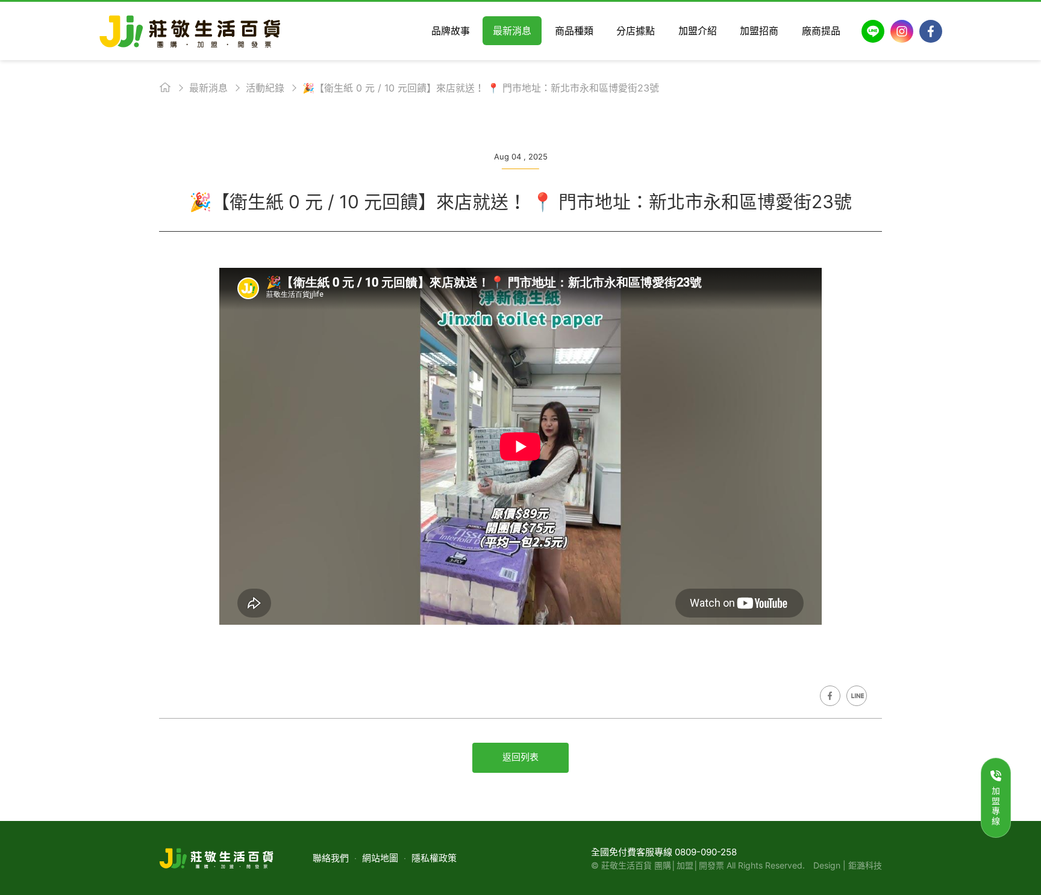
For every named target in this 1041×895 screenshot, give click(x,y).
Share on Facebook (830, 696)
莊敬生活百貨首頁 (165, 87)
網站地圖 (380, 858)
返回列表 (520, 757)
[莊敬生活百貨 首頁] (190, 31)
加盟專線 (996, 805)
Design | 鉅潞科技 (847, 865)
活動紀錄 (265, 88)
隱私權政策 (434, 858)
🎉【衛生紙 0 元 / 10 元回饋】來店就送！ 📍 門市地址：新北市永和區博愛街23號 (480, 88)
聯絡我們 (331, 858)
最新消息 (208, 88)
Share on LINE (856, 696)
